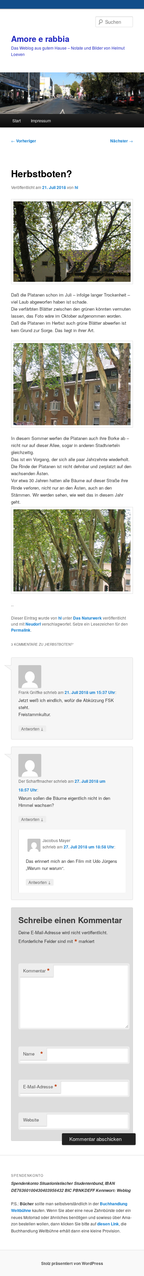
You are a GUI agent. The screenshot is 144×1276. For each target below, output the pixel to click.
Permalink (20, 630)
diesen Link (108, 1224)
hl (76, 187)
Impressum (41, 120)
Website (31, 1119)
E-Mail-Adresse (40, 1086)
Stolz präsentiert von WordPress (72, 1263)
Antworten (32, 728)
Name (33, 1053)
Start (16, 120)
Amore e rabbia (40, 38)
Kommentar (36, 970)
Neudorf (33, 624)
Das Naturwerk (87, 618)
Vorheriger (23, 141)
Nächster (121, 141)
